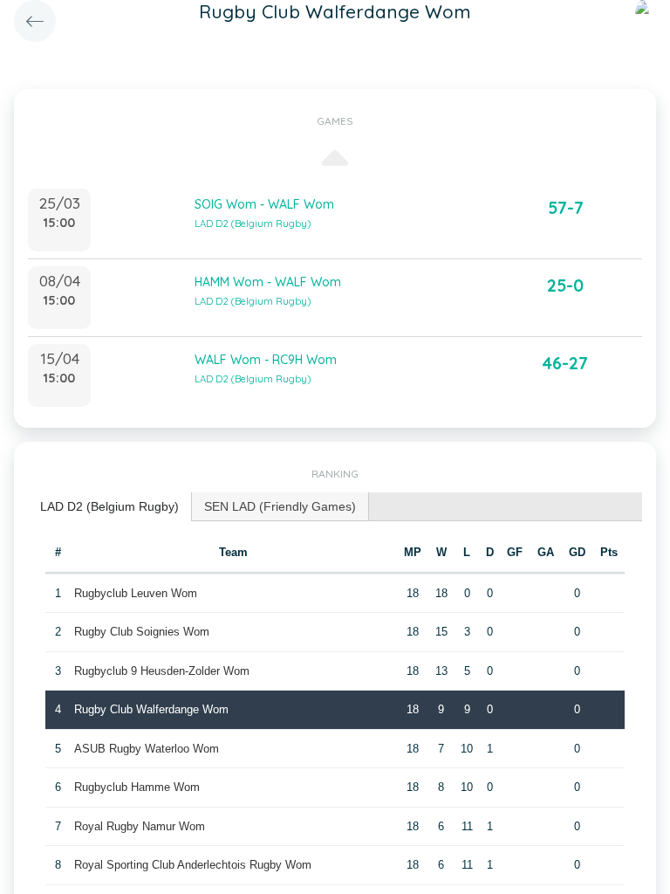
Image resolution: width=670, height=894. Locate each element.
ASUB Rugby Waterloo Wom (146, 748)
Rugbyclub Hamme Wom (137, 787)
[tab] (110, 506)
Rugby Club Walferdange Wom (151, 709)
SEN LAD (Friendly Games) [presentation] (280, 506)
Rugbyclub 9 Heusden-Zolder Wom (162, 670)
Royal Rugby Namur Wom (139, 826)
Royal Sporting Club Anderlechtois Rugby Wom (192, 864)
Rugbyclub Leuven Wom (135, 593)
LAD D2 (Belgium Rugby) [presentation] (109, 506)
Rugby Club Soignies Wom (141, 631)
